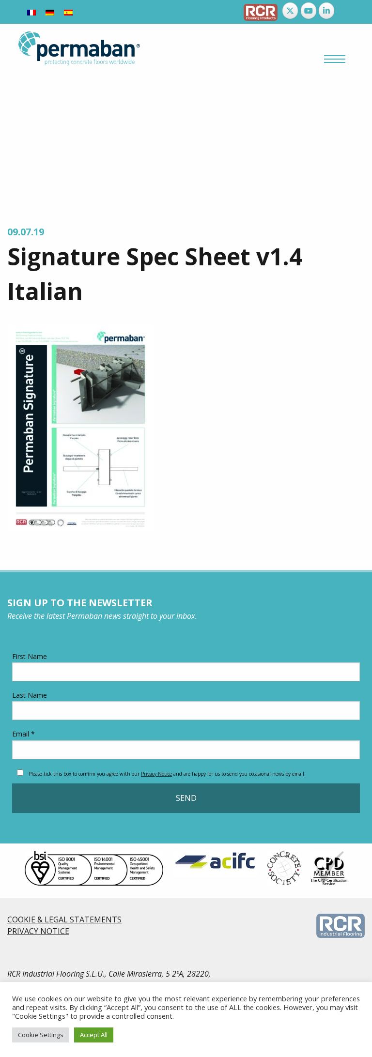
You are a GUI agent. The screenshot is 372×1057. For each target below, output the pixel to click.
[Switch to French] (31, 11)
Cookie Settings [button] (40, 1034)
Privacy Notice (156, 773)
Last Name (29, 695)
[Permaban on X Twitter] (290, 10)
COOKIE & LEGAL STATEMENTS (64, 919)
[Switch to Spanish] (68, 11)
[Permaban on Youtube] (308, 10)
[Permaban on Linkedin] (326, 10)
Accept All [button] (94, 1034)
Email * (23, 733)
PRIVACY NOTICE (38, 931)
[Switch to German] (50, 11)
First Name (29, 656)
